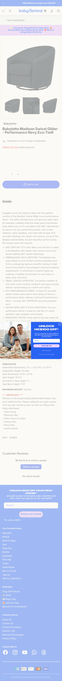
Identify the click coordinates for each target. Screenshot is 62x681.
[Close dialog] (59, 324)
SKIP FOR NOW (46, 350)
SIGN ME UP (46, 346)
